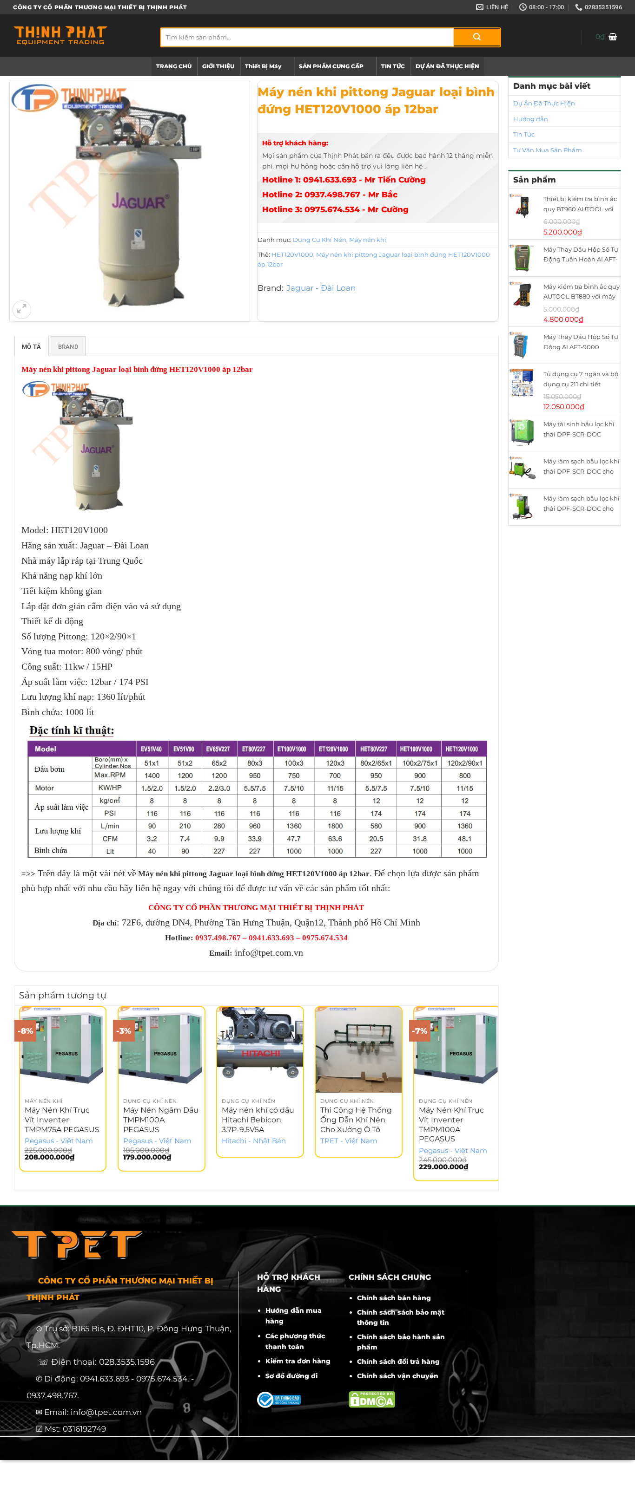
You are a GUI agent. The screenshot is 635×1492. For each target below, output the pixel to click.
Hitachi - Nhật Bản (254, 1141)
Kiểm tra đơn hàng (298, 1361)
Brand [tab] (68, 346)
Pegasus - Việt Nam (59, 1141)
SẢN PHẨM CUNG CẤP (331, 66)
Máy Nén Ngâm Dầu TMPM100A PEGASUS (160, 1120)
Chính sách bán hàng (394, 1298)
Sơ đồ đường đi (291, 1376)
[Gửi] (477, 37)
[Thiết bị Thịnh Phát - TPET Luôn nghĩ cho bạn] (79, 35)
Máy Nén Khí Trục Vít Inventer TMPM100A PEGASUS (451, 1124)
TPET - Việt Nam (348, 1141)
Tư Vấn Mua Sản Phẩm (547, 150)
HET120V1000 (292, 254)
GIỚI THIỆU (218, 66)
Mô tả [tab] (31, 346)
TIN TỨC (393, 66)
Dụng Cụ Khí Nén (319, 239)
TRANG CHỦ (174, 66)
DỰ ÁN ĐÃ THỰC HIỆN (447, 66)
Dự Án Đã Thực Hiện (544, 103)
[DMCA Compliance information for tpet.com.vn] (372, 1398)
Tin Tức (524, 134)
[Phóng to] (22, 309)
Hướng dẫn (530, 119)
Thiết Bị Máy (263, 66)
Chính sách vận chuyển (397, 1376)
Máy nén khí (367, 239)
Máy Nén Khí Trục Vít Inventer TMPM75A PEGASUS (62, 1120)
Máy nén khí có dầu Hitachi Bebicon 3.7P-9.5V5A (258, 1120)
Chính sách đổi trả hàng (398, 1361)
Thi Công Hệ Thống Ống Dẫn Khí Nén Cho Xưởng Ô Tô (356, 1120)
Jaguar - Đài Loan (321, 288)
